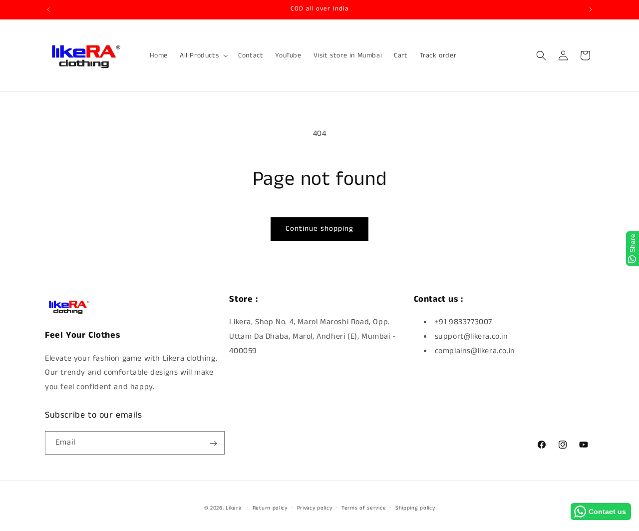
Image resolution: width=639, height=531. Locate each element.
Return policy (270, 508)
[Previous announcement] (48, 9)
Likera (233, 508)
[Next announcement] (591, 9)
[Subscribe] (213, 443)
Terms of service (363, 508)
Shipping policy (415, 508)
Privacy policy (314, 508)
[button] (203, 55)
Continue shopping (319, 228)
